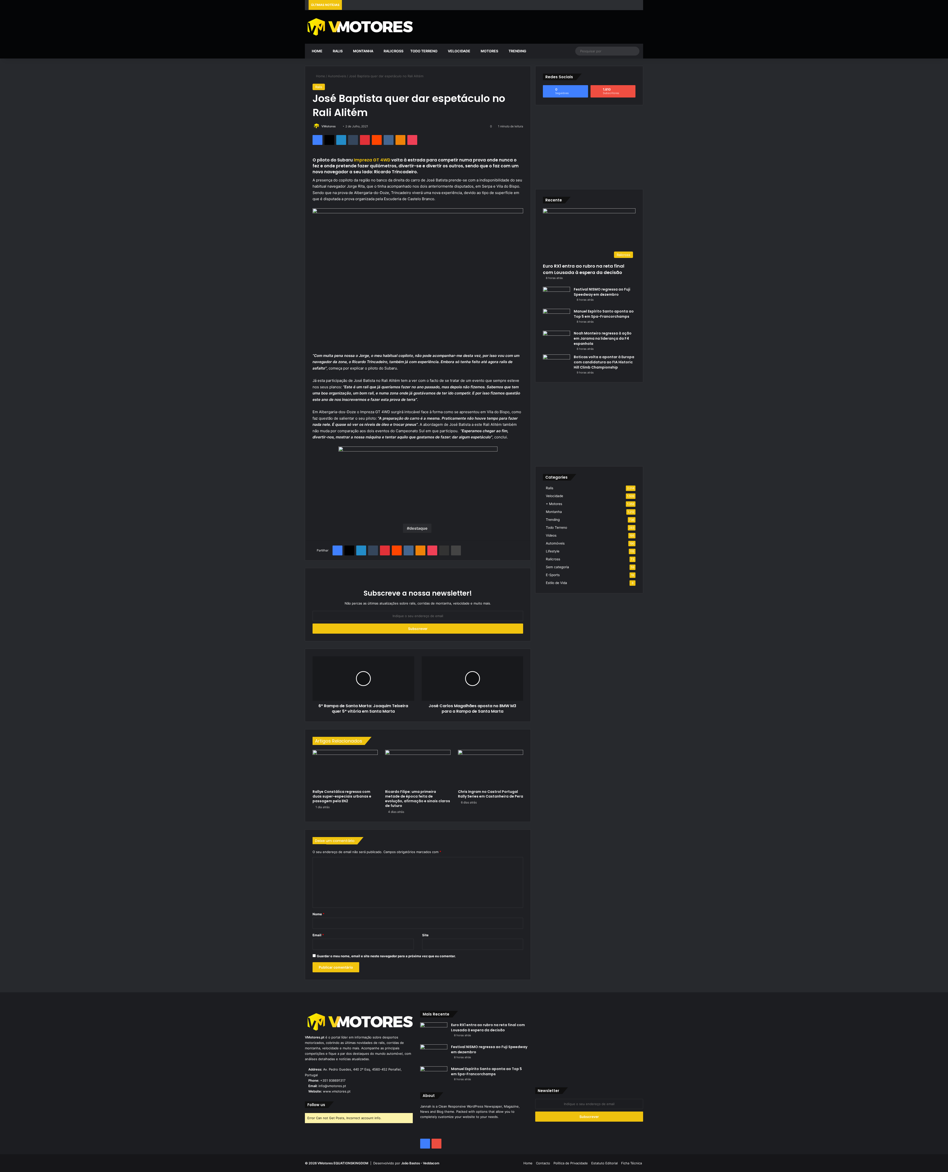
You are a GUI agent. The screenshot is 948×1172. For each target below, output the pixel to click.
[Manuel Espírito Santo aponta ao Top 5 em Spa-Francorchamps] (556, 318)
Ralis (337, 51)
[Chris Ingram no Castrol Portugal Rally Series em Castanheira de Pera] (490, 768)
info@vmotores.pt (332, 1086)
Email (318, 935)
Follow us (316, 1104)
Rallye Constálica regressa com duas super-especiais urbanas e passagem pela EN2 (342, 796)
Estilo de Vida (556, 583)
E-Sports (553, 575)
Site (425, 935)
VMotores (328, 126)
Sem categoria (557, 567)
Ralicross (393, 51)
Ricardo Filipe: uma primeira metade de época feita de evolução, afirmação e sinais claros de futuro (417, 798)
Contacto (543, 1163)
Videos (551, 535)
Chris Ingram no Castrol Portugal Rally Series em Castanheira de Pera (490, 794)
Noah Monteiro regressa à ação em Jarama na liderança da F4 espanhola (603, 338)
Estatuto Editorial (604, 1163)
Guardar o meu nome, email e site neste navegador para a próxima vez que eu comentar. (386, 956)
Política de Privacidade (570, 1163)
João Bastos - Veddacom (420, 1163)
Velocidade (458, 51)
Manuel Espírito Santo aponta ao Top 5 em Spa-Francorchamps (604, 314)
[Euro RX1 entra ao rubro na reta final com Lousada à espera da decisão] (433, 1031)
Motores (489, 51)
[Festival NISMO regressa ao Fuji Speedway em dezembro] (556, 296)
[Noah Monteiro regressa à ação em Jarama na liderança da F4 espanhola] (556, 340)
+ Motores (554, 504)
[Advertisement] (531, 26)
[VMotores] (359, 27)
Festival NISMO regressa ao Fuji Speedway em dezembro (602, 292)
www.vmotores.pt (337, 1091)
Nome (318, 914)
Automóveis (337, 76)
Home (316, 51)
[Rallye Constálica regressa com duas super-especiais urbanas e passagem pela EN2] (345, 768)
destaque (418, 528)
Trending (517, 51)
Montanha (362, 51)
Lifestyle (552, 551)
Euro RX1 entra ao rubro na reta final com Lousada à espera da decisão (583, 269)
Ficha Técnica (631, 1163)
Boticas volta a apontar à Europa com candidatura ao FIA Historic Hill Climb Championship (604, 362)
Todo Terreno (423, 51)
